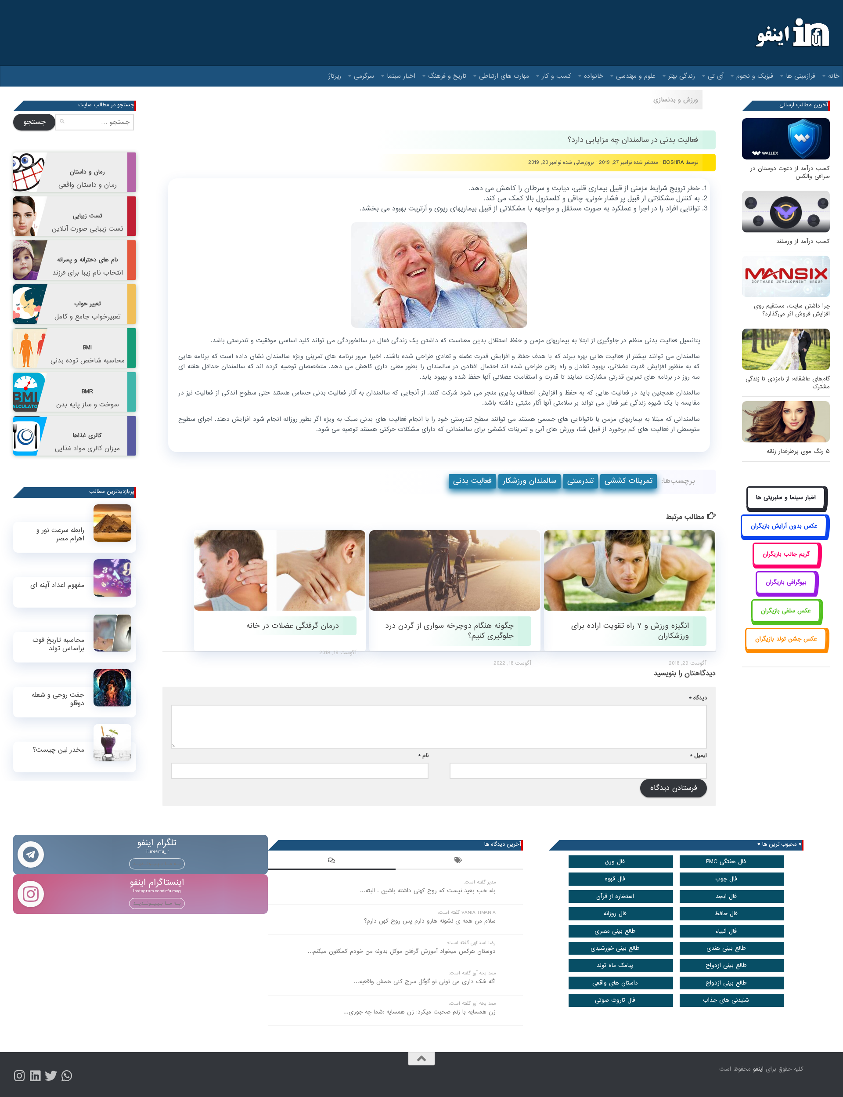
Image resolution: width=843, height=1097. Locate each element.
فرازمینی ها (800, 76)
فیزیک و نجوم (754, 76)
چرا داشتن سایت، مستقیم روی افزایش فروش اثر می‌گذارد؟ (792, 310)
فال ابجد (726, 896)
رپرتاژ (334, 76)
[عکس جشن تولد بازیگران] (785, 649)
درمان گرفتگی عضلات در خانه (292, 625)
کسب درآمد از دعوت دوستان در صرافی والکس (790, 172)
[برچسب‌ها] (459, 861)
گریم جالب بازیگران (786, 554)
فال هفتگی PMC (726, 861)
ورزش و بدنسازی (675, 100)
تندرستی (580, 480)
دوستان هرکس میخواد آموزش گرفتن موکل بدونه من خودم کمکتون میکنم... (402, 951)
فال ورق (615, 861)
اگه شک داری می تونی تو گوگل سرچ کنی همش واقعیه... (425, 981)
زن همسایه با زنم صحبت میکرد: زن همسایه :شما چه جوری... (419, 1012)
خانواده (593, 76)
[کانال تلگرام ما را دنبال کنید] (67, 1076)
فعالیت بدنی (472, 480)
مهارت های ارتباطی (504, 76)
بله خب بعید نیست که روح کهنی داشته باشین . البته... (428, 890)
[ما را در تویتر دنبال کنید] (51, 1076)
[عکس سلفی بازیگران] (786, 620)
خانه (833, 76)
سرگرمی (364, 76)
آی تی (716, 76)
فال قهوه (615, 878)
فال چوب (726, 878)
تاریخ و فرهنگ (447, 76)
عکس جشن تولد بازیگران (786, 639)
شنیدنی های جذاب (726, 1000)
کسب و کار (556, 76)
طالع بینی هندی (726, 948)
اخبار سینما (401, 76)
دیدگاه (698, 698)
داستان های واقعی (615, 983)
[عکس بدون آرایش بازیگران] (784, 535)
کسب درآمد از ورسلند (803, 241)
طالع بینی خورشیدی (615, 948)
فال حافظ (726, 913)
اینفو (758, 1069)
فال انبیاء (726, 931)
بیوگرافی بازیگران (786, 582)
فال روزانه (615, 913)
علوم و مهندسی (636, 76)
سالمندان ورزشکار (529, 480)
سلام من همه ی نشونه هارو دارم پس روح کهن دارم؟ (430, 921)
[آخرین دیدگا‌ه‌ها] (331, 861)
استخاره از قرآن (615, 896)
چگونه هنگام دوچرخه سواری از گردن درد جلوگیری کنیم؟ (449, 630)
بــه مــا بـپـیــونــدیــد (157, 863)
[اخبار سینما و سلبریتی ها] (786, 507)
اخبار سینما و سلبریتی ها (786, 497)
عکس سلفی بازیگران (786, 610)
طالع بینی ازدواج (726, 965)
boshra (673, 162)
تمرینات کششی (628, 480)
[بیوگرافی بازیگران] (786, 592)
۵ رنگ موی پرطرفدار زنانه (798, 451)
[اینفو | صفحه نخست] (791, 33)
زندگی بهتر (681, 76)
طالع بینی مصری (615, 931)
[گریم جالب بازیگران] (786, 563)
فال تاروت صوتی (615, 1000)
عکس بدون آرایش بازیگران (784, 526)
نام (423, 755)
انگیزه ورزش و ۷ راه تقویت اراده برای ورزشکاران (630, 630)
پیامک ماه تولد (615, 965)
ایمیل (698, 755)
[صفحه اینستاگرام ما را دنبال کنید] (19, 1076)
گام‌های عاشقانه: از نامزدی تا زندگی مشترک (788, 382)
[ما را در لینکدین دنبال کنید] (35, 1076)
